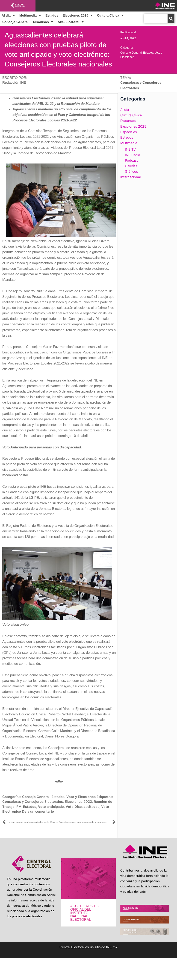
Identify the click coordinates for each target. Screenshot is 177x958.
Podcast (131, 160)
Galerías (131, 166)
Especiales (128, 132)
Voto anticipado (51, 807)
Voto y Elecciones (81, 797)
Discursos (41, 22)
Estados (51, 15)
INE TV (130, 149)
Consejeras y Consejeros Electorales (32, 802)
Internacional (130, 177)
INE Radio (132, 155)
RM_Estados (26, 807)
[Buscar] (171, 18)
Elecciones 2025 (75, 15)
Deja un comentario (38, 811)
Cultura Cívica (108, 15)
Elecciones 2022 (78, 802)
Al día (6, 15)
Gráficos (131, 171)
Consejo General (15, 22)
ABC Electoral (68, 22)
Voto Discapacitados (82, 807)
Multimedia (28, 15)
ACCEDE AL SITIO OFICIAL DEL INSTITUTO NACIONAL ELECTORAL (84, 912)
